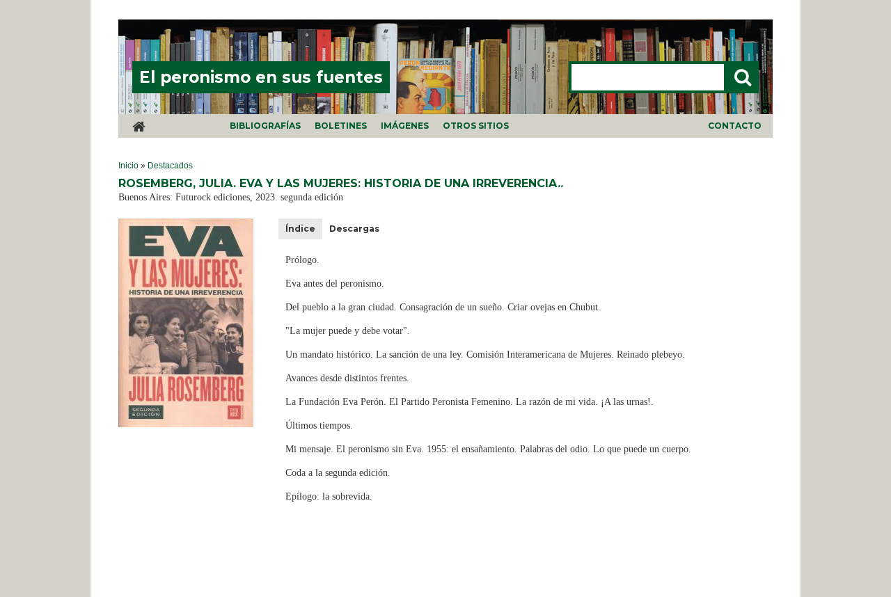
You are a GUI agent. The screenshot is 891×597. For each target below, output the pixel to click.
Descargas (354, 228)
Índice (300, 228)
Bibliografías (265, 125)
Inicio (128, 165)
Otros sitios (476, 125)
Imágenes (405, 125)
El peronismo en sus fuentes (261, 77)
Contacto (735, 125)
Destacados (170, 165)
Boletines (341, 125)
